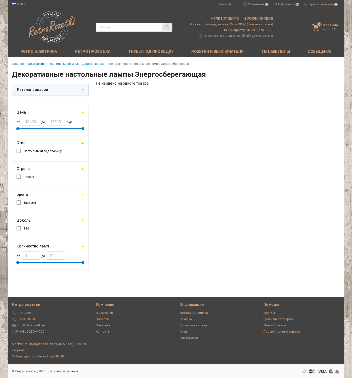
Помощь (186, 319)
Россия (29, 177)
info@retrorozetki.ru (259, 36)
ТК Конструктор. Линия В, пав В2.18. (248, 30)
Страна (23, 168)
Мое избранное (274, 325)
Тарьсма (30, 202)
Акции (184, 331)
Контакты (103, 331)
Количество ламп (33, 246)
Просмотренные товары (281, 331)
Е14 (26, 228)
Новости (224, 4)
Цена (21, 112)
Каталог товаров (32, 89)
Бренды (269, 313)
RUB (20, 4)
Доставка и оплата (194, 313)
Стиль (22, 143)
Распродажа (189, 338)
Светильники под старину (43, 151)
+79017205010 (225, 18)
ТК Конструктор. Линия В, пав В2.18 (38, 356)
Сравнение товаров (278, 319)
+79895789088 (258, 18)
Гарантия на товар (193, 325)
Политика (103, 325)
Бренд (22, 194)
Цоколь (24, 220)
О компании (104, 313)
